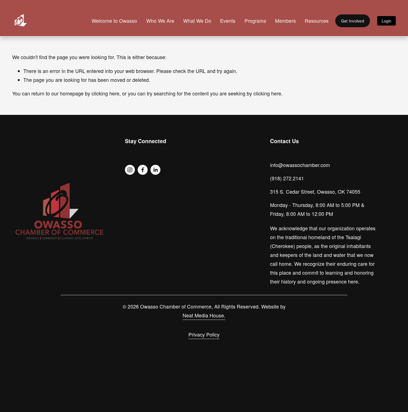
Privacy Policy (204, 334)
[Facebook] (143, 170)
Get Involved (352, 21)
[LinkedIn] (155, 170)
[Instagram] (130, 170)
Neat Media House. (204, 315)
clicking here (105, 93)
